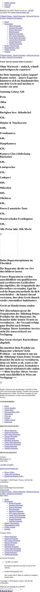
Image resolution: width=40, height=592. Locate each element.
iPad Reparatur (14, 32)
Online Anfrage (9, 3)
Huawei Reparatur (15, 30)
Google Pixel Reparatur (17, 40)
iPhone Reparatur (15, 26)
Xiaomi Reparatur (15, 42)
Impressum (8, 422)
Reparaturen (8, 24)
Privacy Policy (9, 472)
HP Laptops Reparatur (17, 36)
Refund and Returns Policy (13, 476)
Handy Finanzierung (11, 46)
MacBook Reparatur (16, 34)
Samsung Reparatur (16, 28)
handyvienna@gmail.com (20, 12)
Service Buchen (10, 408)
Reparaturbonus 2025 (12, 48)
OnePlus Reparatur (15, 44)
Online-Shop (8, 410)
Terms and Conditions (12, 474)
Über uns (7, 5)
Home (6, 22)
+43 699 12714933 (6, 465)
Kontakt (7, 7)
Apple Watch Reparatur (17, 38)
